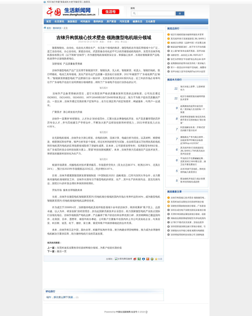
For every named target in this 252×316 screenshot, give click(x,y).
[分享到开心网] (147, 259)
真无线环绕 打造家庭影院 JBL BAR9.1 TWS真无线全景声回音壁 (192, 151)
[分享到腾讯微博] (123, 259)
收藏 (160, 259)
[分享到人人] (143, 259)
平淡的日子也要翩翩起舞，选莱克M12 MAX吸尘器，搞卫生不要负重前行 (193, 161)
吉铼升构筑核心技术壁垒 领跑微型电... (188, 198)
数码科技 (57, 28)
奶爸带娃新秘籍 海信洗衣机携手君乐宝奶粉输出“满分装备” (193, 120)
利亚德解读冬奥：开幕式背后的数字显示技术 (192, 129)
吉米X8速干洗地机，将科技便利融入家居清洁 (193, 170)
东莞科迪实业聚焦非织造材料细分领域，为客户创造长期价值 (89, 247)
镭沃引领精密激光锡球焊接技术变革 (187, 34)
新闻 (133, 8)
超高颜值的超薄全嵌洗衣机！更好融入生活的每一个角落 (192, 109)
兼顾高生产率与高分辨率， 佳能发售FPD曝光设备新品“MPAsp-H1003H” (192, 140)
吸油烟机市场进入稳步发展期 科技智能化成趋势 (192, 180)
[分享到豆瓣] (139, 259)
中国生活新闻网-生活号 (126, 312)
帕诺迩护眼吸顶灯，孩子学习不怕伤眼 (188, 47)
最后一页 (62, 251)
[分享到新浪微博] (135, 259)
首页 (49, 28)
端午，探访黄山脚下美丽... (60, 297)
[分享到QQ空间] (152, 259)
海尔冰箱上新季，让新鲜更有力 (192, 88)
